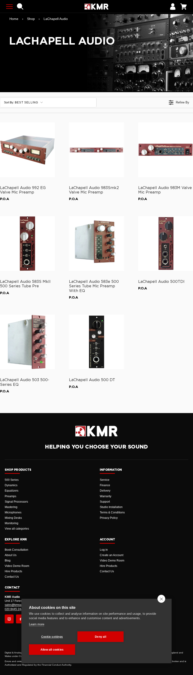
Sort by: (21, 102)
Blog (8, 560)
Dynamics (11, 485)
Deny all (100, 636)
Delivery (105, 490)
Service (104, 480)
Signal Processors (16, 501)
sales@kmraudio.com (18, 605)
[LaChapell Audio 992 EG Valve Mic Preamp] (27, 149)
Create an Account (111, 555)
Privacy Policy (109, 518)
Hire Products (13, 571)
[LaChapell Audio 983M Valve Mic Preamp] (165, 149)
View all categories (17, 528)
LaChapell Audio (56, 19)
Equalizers (11, 490)
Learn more (36, 624)
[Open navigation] (9, 6)
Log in (104, 549)
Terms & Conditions (112, 512)
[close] (161, 599)
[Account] (172, 6)
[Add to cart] (49, 172)
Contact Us (12, 576)
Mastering (11, 507)
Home (13, 19)
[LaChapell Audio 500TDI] (165, 243)
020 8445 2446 (14, 609)
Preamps (10, 496)
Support (105, 501)
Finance (105, 485)
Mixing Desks (13, 518)
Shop (31, 19)
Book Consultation (16, 549)
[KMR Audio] (96, 6)
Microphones (13, 512)
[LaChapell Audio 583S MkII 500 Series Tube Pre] (27, 243)
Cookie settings (52, 636)
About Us (10, 555)
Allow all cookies (52, 649)
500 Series (12, 480)
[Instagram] (9, 618)
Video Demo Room (17, 566)
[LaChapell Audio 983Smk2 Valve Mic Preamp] (96, 149)
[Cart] (183, 6)
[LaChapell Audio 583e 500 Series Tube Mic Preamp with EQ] (96, 243)
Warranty (105, 496)
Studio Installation (111, 507)
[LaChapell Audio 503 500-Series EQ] (27, 342)
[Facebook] (20, 618)
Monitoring (11, 523)
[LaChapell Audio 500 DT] (96, 342)
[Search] (20, 6)
